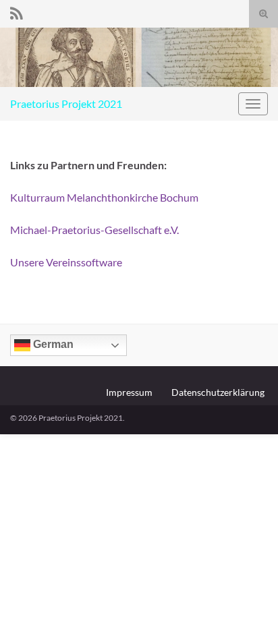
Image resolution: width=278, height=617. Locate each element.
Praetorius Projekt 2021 (66, 103)
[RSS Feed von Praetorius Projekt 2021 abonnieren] (16, 11)
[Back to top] (248, 587)
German (52, 344)
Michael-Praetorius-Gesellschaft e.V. (94, 229)
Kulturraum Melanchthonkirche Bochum (104, 197)
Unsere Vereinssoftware (66, 262)
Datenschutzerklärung (218, 392)
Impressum (129, 392)
